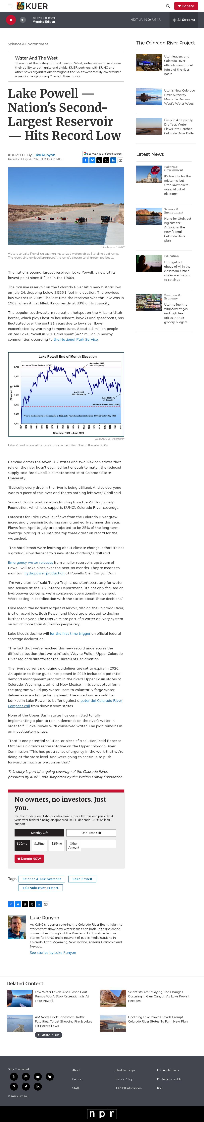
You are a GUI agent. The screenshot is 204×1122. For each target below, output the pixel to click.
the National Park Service (76, 339)
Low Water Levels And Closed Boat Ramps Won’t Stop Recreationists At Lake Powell (62, 996)
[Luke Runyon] (17, 927)
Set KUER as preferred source (104, 153)
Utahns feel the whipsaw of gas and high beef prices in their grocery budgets (176, 313)
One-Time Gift (91, 833)
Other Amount (73, 845)
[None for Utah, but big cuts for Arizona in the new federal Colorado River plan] (149, 216)
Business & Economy (172, 296)
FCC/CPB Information (128, 1088)
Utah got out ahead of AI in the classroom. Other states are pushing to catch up (177, 271)
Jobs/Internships (125, 1070)
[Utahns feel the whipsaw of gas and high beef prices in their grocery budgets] (149, 302)
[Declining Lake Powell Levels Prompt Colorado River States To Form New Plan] (113, 1023)
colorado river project (41, 888)
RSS (160, 1088)
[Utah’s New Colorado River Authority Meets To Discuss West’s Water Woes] (149, 96)
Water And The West (36, 57)
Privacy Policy (123, 1079)
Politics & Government (173, 168)
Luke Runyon (43, 155)
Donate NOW (30, 859)
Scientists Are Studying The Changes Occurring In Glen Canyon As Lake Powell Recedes (158, 996)
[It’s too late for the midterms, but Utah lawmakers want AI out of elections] (149, 174)
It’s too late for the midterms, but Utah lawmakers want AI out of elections (177, 185)
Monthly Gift (39, 833)
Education (171, 256)
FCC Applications (168, 1070)
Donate (188, 6)
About (76, 1070)
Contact (77, 1079)
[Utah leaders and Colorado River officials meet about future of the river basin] (149, 62)
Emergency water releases (30, 562)
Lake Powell (82, 879)
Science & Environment (28, 44)
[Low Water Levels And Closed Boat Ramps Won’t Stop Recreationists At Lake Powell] (20, 998)
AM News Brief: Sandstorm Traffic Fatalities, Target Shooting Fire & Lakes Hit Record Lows (63, 1021)
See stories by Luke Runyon (53, 952)
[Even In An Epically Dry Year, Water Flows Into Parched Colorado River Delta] (149, 126)
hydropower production (45, 573)
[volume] (23, 20)
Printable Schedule (169, 1079)
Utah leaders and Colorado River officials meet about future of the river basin (178, 65)
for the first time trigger (70, 633)
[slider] (29, 20)
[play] (11, 20)
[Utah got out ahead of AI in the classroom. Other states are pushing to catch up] (149, 263)
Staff (75, 1088)
